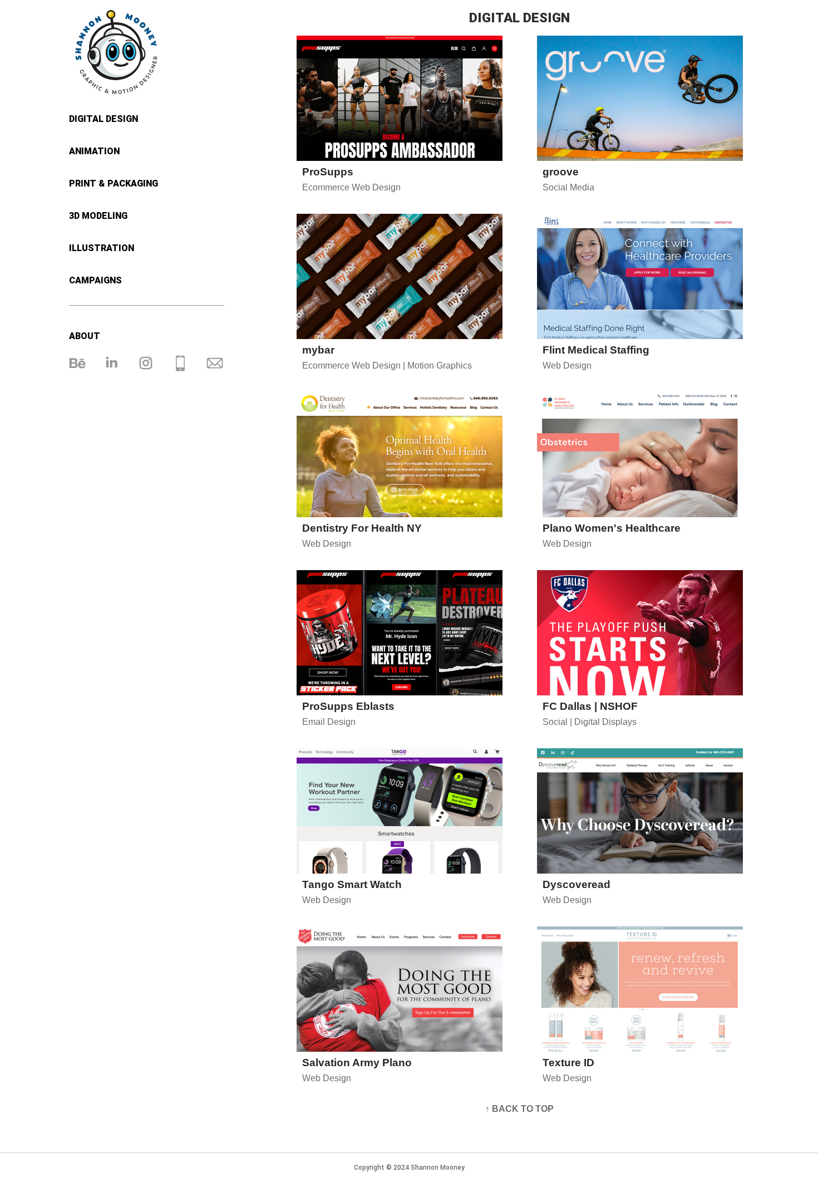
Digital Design (103, 119)
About (84, 336)
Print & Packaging (113, 183)
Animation (94, 151)
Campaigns (95, 280)
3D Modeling (98, 215)
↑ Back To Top (519, 1109)
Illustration (101, 248)
